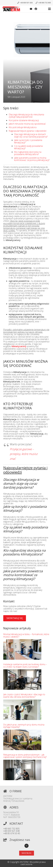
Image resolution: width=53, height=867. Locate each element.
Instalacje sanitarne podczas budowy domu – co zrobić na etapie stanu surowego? (25, 665)
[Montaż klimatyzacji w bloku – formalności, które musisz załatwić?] (22, 649)
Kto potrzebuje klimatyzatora (22, 127)
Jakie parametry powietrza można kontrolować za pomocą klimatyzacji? (31, 159)
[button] (49, 8)
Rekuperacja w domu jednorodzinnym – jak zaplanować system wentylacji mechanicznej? (25, 756)
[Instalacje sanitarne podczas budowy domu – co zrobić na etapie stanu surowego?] (22, 679)
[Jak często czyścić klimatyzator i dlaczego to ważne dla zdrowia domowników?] (22, 710)
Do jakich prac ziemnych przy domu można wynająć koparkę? (23, 726)
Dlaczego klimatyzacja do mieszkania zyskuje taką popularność (26, 115)
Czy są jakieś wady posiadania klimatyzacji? (28, 147)
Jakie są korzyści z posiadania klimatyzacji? (28, 141)
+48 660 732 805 (11, 828)
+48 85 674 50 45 (11, 833)
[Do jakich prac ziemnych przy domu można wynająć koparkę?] (22, 740)
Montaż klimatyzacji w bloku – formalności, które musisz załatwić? (26, 635)
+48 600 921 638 (11, 830)
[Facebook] (35, 8)
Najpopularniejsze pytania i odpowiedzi (27, 130)
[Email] (31, 8)
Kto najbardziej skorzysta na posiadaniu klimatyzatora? (27, 153)
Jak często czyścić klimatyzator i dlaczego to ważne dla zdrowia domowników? (24, 695)
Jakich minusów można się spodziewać (27, 123)
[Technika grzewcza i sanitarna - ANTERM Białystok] (11, 9)
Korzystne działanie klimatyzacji (24, 120)
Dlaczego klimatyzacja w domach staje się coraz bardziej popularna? (31, 135)
